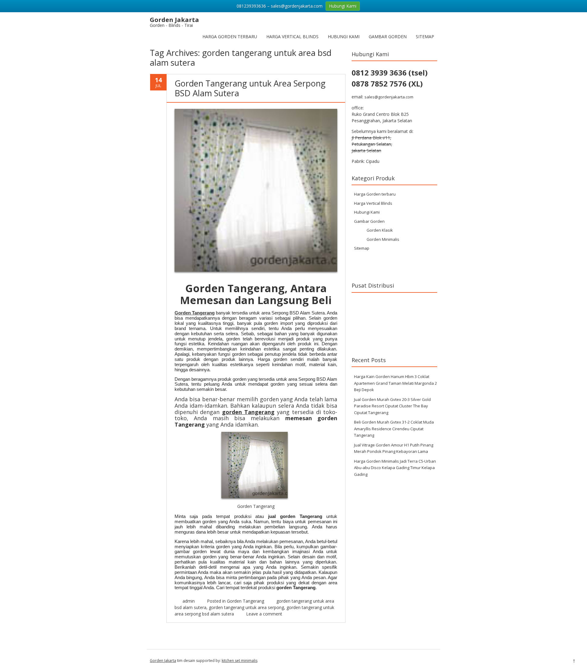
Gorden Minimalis (383, 239)
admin (189, 601)
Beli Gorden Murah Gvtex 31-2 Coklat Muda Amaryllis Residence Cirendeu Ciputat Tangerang (394, 428)
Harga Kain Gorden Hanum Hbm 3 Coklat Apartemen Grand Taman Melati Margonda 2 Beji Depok (395, 383)
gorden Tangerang (248, 412)
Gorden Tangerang (195, 312)
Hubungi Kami (344, 36)
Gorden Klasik (380, 230)
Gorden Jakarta (163, 660)
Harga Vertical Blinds (292, 36)
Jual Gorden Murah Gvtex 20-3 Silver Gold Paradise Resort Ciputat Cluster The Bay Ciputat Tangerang (392, 406)
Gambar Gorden (388, 36)
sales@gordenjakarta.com (388, 97)
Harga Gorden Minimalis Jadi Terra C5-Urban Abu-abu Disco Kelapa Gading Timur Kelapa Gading (395, 467)
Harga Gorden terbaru (229, 36)
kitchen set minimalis (239, 660)
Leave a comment (264, 614)
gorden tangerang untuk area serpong (246, 607)
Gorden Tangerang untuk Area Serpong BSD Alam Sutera (250, 88)
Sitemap (425, 36)
